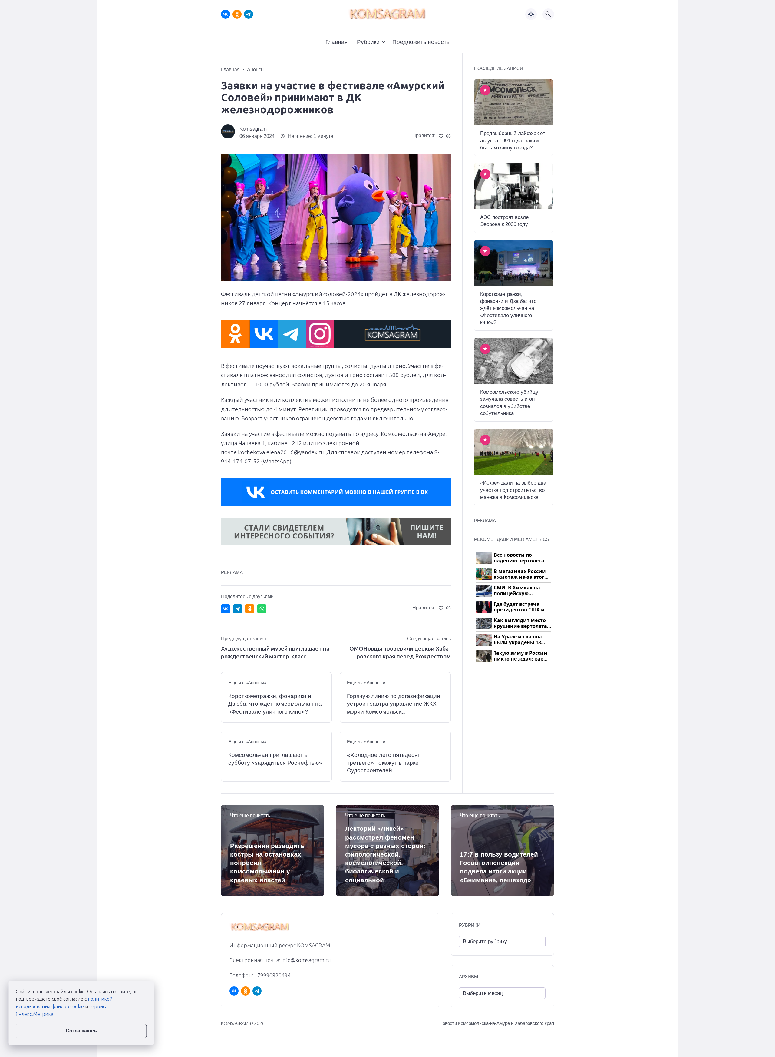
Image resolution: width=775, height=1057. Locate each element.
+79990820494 (272, 975)
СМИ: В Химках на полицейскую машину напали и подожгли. (517, 591)
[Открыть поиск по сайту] (548, 14)
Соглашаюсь (81, 1030)
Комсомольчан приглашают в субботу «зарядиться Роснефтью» (275, 759)
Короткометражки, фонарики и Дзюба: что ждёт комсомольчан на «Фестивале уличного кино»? (275, 704)
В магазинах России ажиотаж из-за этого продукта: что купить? (522, 574)
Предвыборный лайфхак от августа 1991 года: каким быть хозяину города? (512, 140)
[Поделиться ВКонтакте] (225, 608)
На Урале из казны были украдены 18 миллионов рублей (518, 640)
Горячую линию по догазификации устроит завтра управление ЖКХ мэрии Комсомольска (393, 704)
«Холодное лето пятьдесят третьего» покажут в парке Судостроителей (383, 763)
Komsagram (253, 129)
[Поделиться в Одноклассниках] (249, 608)
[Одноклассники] (237, 14)
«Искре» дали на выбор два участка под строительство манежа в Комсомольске (513, 490)
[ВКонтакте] (225, 14)
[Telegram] (248, 14)
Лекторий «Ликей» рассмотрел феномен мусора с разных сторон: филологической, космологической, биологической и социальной (385, 854)
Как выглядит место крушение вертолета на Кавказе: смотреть (521, 623)
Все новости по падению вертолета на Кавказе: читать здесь (519, 558)
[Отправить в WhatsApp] (261, 608)
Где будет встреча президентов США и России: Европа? (519, 607)
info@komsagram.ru (306, 960)
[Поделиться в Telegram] (237, 608)
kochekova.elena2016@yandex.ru (281, 452)
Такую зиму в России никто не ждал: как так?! (520, 656)
